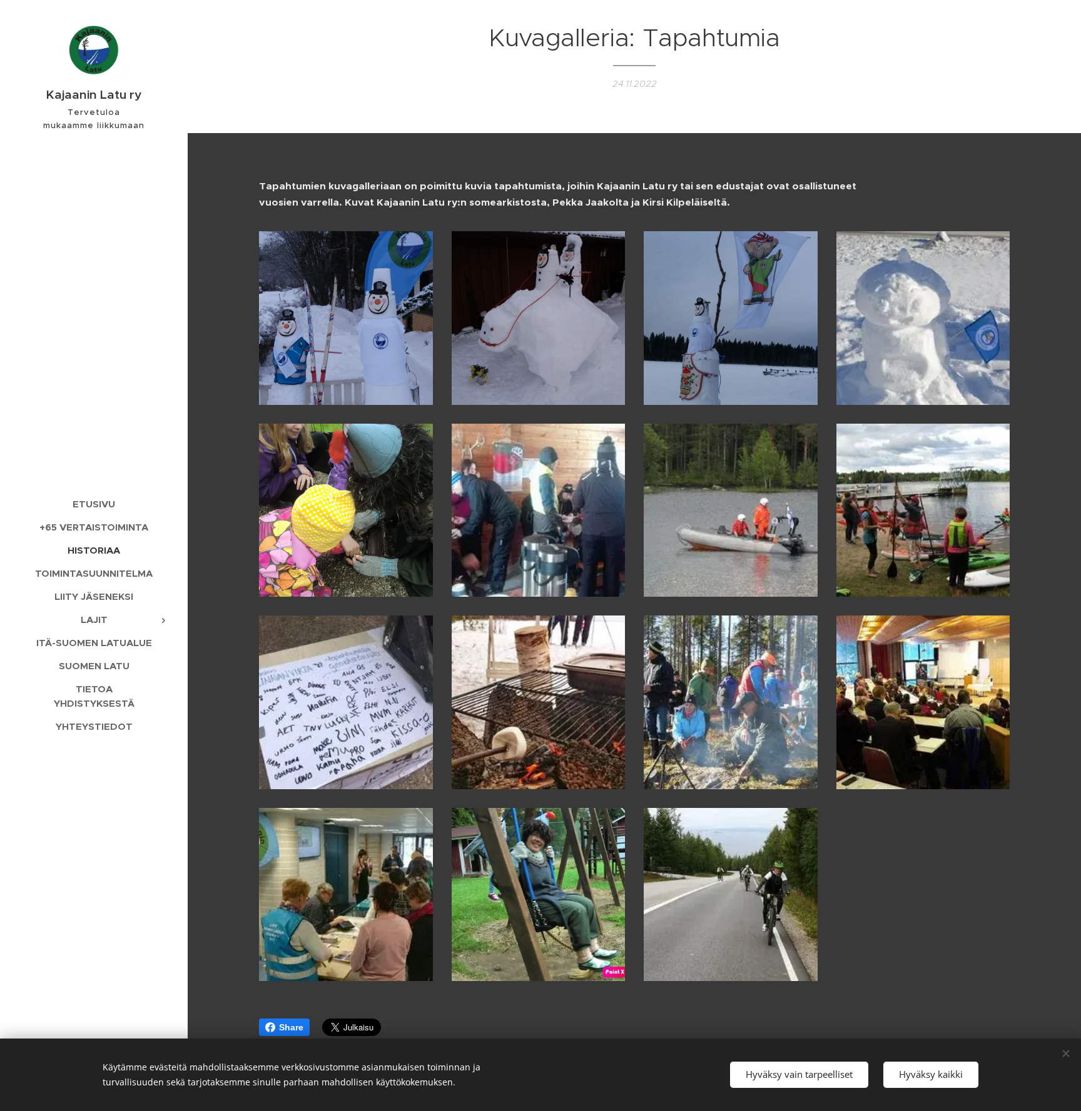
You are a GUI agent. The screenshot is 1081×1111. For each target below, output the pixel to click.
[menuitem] (94, 504)
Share (291, 1027)
